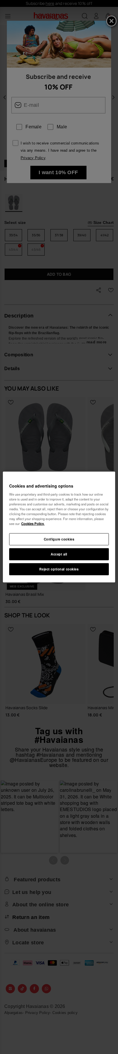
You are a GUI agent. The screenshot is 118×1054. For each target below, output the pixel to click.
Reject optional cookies (58, 568)
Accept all (59, 554)
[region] (59, 527)
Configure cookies (59, 539)
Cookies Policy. (32, 523)
